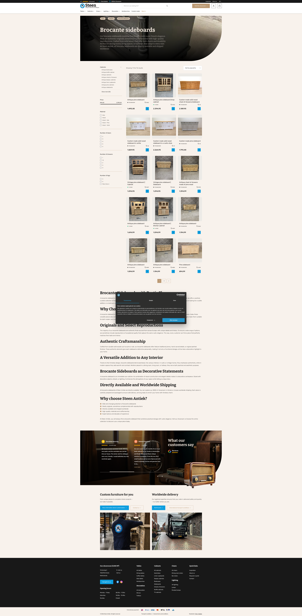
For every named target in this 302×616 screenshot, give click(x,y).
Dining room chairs (177, 570)
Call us (118, 570)
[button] (158, 473)
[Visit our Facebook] (117, 580)
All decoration (141, 587)
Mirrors (139, 590)
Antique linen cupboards (108, 82)
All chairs (174, 567)
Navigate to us (106, 579)
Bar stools (175, 573)
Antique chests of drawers (109, 77)
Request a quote (194, 573)
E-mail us (119, 567)
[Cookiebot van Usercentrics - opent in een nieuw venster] (178, 295)
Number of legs (105, 175)
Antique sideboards (107, 87)
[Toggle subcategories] (121, 67)
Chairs (98, 11)
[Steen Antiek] (89, 6)
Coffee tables (140, 573)
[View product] (138, 104)
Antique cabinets (106, 75)
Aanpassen (150, 320)
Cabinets (90, 11)
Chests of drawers (159, 584)
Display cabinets (159, 575)
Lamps (174, 584)
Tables (82, 11)
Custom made (136, 11)
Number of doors (105, 133)
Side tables (140, 575)
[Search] (167, 6)
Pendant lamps (176, 587)
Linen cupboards (159, 573)
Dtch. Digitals (198, 611)
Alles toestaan (173, 320)
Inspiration (208, 1)
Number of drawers (106, 154)
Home (102, 18)
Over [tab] (174, 300)
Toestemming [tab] (127, 300)
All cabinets (157, 567)
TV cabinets (157, 589)
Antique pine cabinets (108, 85)
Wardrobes (157, 570)
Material (102, 112)
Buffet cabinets (158, 586)
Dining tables (140, 570)
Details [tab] (151, 300)
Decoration (115, 11)
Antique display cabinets (109, 80)
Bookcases (157, 578)
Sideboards (157, 581)
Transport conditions (146, 611)
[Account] (213, 6)
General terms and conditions (160, 611)
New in (143, 11)
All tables (139, 567)
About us (214, 1)
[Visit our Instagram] (121, 580)
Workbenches (126, 11)
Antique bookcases (107, 70)
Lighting (105, 11)
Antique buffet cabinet (108, 72)
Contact (191, 575)
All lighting (175, 581)
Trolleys (139, 592)
